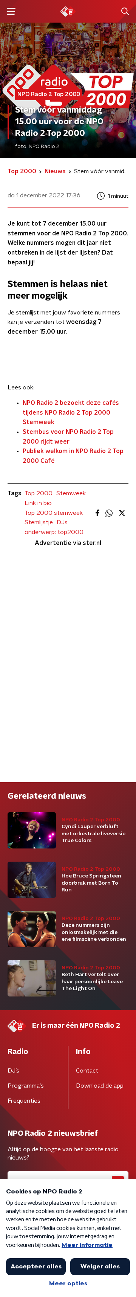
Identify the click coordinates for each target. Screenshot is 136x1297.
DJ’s (13, 1071)
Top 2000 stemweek (54, 513)
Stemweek (71, 493)
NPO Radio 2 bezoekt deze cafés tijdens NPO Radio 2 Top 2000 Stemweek (71, 412)
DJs (62, 522)
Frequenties (24, 1101)
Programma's (26, 1086)
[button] (11, 11)
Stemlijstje (39, 522)
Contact (87, 1071)
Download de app (100, 1086)
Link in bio (38, 503)
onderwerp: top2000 (54, 532)
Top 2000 (39, 493)
